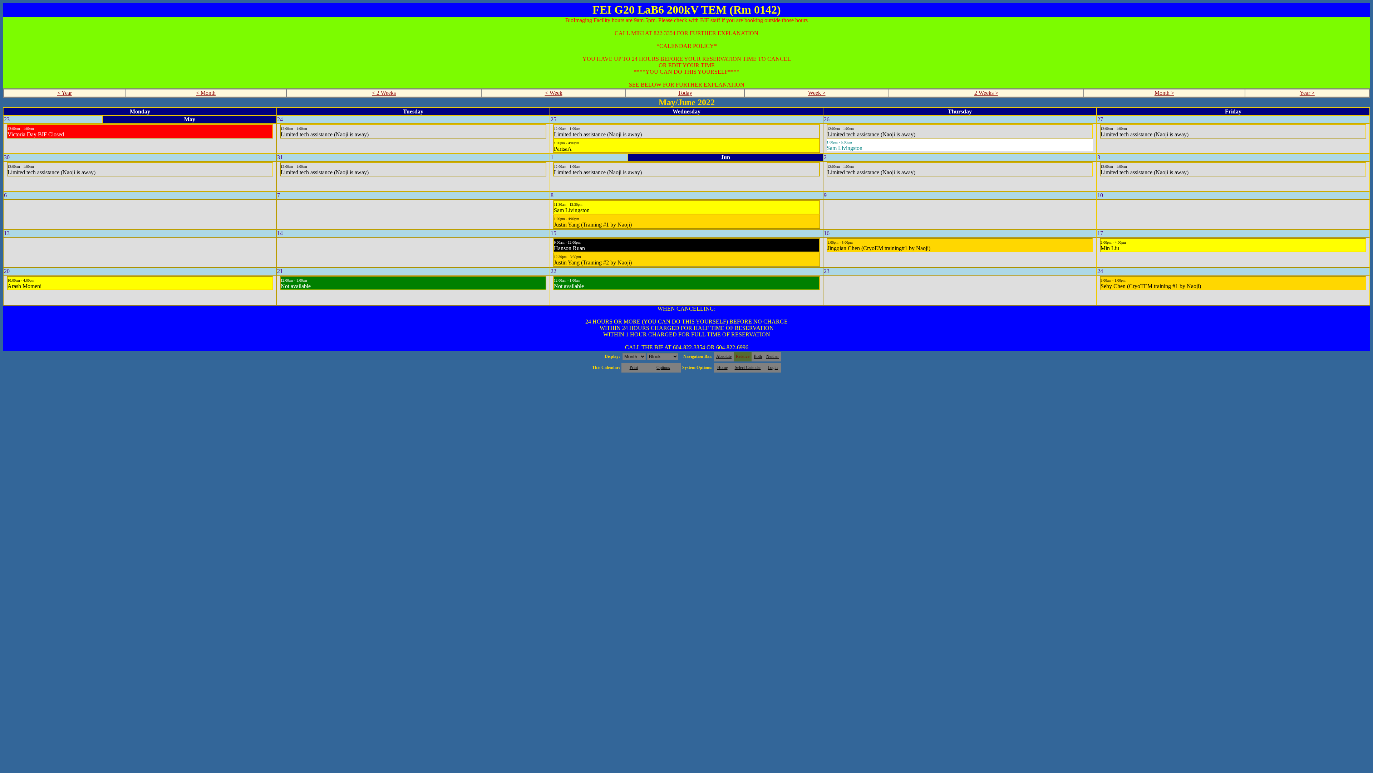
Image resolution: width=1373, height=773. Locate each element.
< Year (64, 93)
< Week (553, 93)
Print (634, 367)
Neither (772, 356)
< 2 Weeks (384, 93)
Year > (1307, 93)
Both (758, 356)
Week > (817, 93)
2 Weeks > (986, 93)
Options (663, 367)
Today (685, 93)
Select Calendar (748, 367)
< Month (206, 93)
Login (773, 367)
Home (722, 367)
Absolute (724, 356)
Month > (1164, 93)
